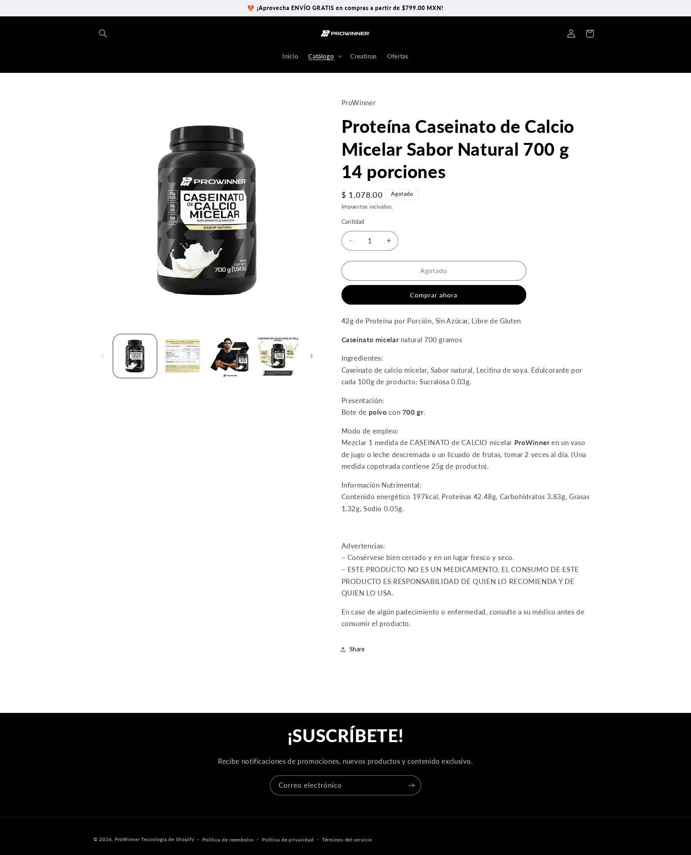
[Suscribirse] (411, 785)
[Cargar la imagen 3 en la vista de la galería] (230, 356)
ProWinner (127, 839)
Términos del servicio (347, 839)
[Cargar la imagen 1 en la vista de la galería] (135, 356)
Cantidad (353, 222)
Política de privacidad (288, 839)
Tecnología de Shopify (167, 839)
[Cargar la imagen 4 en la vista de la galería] (278, 356)
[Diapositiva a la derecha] (311, 356)
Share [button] (357, 648)
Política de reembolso (228, 839)
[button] (103, 33)
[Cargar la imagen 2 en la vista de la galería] (182, 356)
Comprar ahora (434, 295)
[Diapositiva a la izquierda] (102, 356)
